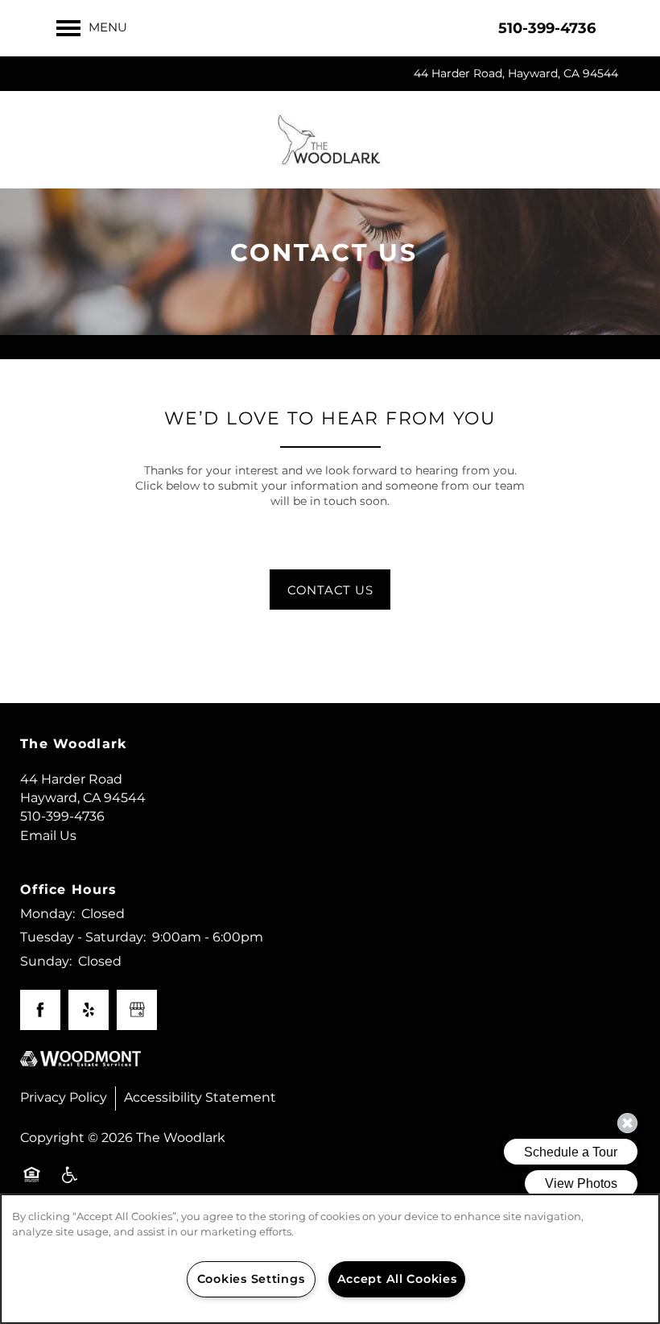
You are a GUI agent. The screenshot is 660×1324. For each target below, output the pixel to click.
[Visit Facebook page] (40, 1010)
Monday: (47, 914)
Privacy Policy (63, 1097)
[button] (330, 589)
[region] (330, 1259)
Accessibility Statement (200, 1097)
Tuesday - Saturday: (83, 937)
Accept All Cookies (397, 1279)
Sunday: (46, 961)
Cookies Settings (251, 1279)
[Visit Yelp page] (88, 1010)
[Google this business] (137, 1010)
